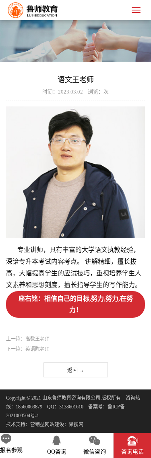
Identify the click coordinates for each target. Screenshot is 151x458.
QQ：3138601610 (65, 407)
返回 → (75, 370)
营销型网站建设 (47, 424)
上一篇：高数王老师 (28, 339)
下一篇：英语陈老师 (28, 349)
